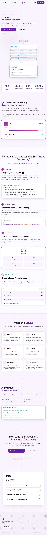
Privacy (38, 524)
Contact (28, 524)
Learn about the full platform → (32, 450)
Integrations (19, 526)
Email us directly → (10, 480)
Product (4, 2)
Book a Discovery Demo (15, 450)
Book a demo (40, 2)
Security (18, 524)
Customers (29, 521)
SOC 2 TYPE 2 (7, 526)
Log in (34, 2)
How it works (22, 29)
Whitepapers (39, 522)
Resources (14, 2)
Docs (9, 2)
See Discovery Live (7, 29)
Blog (28, 522)
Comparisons (19, 522)
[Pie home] (23, 3)
